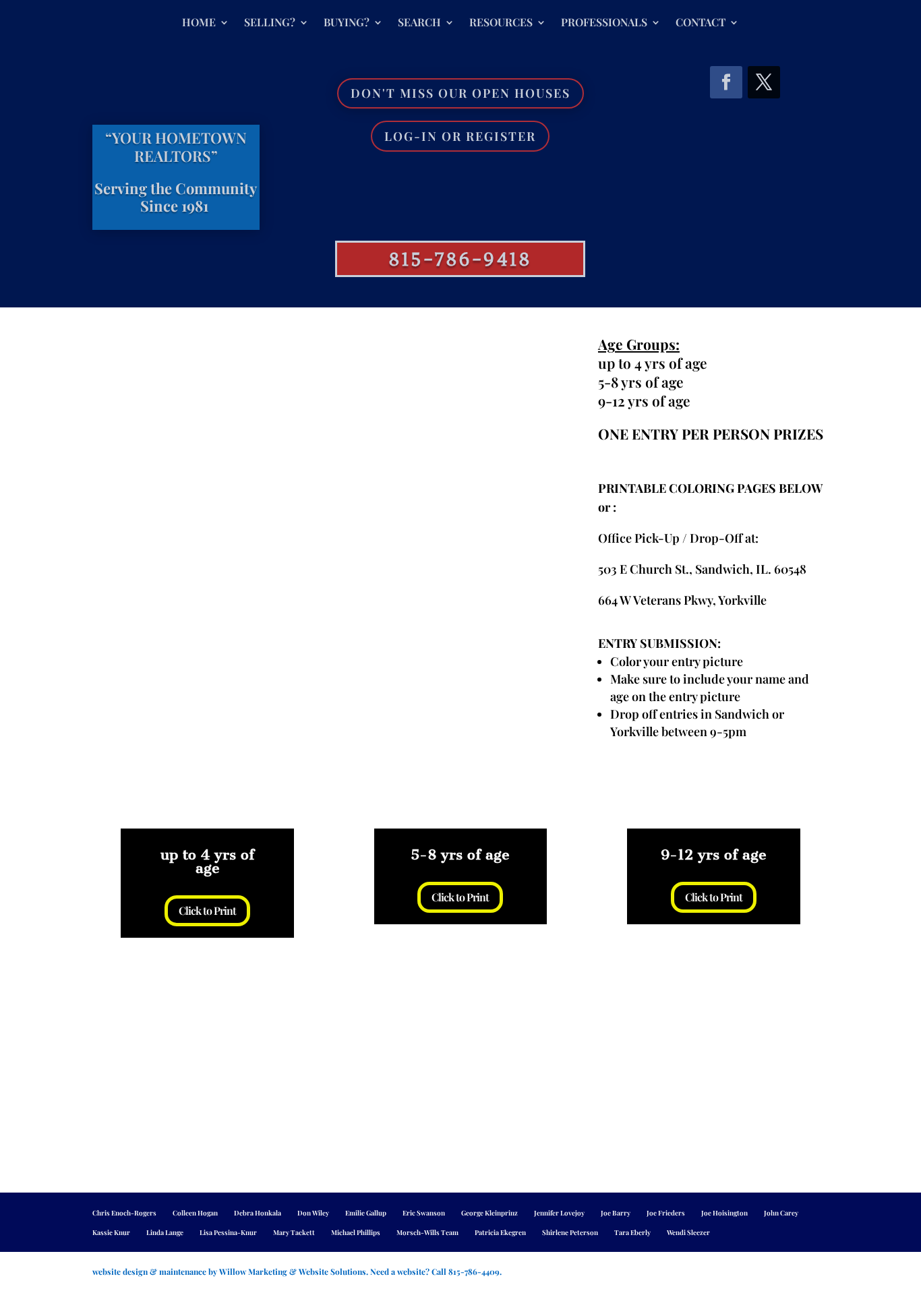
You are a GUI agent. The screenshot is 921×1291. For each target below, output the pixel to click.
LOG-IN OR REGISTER (460, 136)
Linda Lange (164, 1232)
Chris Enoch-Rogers (124, 1213)
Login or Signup (453, 176)
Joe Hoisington (724, 1213)
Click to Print (207, 910)
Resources (501, 23)
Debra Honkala (257, 1213)
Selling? (269, 23)
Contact (700, 23)
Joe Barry (615, 1213)
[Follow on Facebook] (726, 82)
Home (199, 23)
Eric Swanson (424, 1213)
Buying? (346, 23)
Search (419, 23)
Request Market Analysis (452, 215)
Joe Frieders (666, 1213)
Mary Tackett (294, 1232)
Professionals (604, 23)
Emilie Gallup (365, 1213)
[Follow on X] (764, 82)
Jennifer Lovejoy (559, 1213)
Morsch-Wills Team (427, 1232)
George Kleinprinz (489, 1213)
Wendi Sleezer (688, 1232)
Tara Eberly (632, 1232)
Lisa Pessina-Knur (228, 1232)
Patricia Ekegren (500, 1232)
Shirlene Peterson (570, 1232)
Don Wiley (313, 1213)
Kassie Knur (111, 1232)
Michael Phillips (355, 1232)
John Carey (781, 1213)
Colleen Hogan (195, 1213)
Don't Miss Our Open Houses (460, 93)
